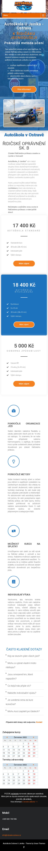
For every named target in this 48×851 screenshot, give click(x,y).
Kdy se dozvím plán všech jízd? (24, 656)
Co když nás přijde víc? (19, 685)
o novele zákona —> (30, 802)
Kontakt (39, 722)
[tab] (24, 656)
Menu (5, 15)
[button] (24, 89)
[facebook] (24, 847)
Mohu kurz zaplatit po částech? (24, 711)
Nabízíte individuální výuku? (22, 693)
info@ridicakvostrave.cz (11, 835)
